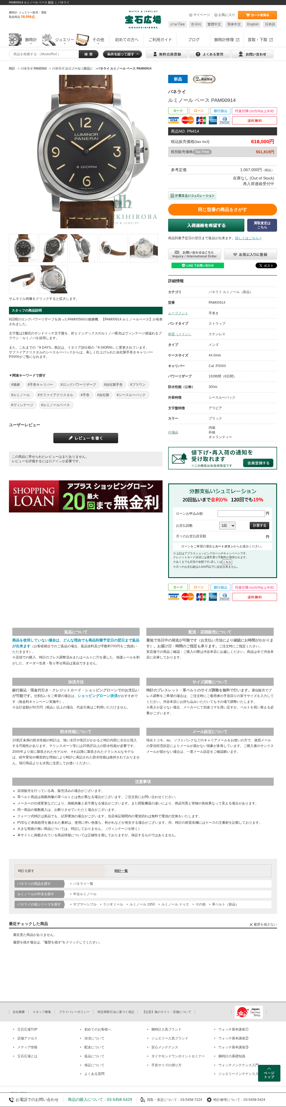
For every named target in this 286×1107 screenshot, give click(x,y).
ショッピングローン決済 (98, 696)
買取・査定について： (163, 1100)
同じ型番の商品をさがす (222, 209)
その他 (201, 904)
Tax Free (202, 152)
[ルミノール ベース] (23, 248)
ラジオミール (113, 904)
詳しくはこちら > (248, 238)
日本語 (270, 24)
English (253, 24)
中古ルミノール (85, 894)
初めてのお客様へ (97, 1029)
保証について (94, 1065)
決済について (94, 1038)
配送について (94, 1047)
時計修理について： (228, 1100)
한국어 (196, 24)
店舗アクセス (27, 1038)
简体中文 (234, 24)
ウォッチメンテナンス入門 (238, 1065)
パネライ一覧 (83, 884)
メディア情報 (27, 1047)
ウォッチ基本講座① (233, 1029)
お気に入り (226, 15)
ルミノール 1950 (142, 904)
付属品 (173, 432)
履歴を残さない (265, 924)
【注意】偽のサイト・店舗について (166, 1011)
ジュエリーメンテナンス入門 (240, 1074)
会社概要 (19, 1011)
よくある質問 (94, 1074)
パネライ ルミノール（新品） (231, 292)
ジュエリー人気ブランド (169, 1038)
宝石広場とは (27, 1056)
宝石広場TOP (27, 1029)
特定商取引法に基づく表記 (115, 1011)
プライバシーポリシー (74, 1011)
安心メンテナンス (164, 1047)
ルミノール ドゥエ (175, 904)
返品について (94, 1056)
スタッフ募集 (42, 1011)
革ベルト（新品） (225, 904)
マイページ (201, 15)
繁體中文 (214, 24)
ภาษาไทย (177, 24)
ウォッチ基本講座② (233, 1038)
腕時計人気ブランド (166, 1029)
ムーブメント (178, 313)
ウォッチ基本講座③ (233, 1047)
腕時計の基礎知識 (231, 1056)
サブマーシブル (85, 904)
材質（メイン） (180, 334)
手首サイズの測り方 (166, 1065)
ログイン (55, 461)
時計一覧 (121, 871)
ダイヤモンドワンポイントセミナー (178, 1056)
